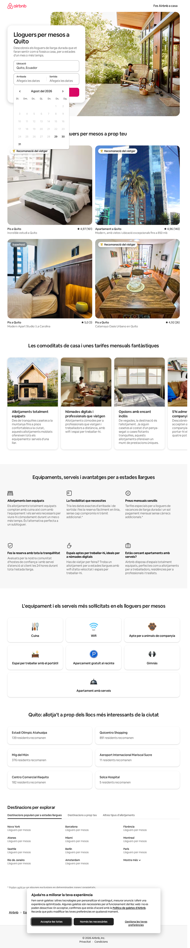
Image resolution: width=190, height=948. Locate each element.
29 (55, 136)
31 (19, 144)
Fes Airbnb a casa (165, 6)
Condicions (101, 941)
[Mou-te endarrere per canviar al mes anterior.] (20, 91)
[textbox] (30, 80)
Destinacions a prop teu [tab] (82, 815)
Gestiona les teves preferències (136, 923)
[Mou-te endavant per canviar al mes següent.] (63, 91)
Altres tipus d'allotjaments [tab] (119, 815)
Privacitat (85, 941)
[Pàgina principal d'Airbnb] (16, 6)
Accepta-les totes (51, 921)
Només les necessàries (93, 921)
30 (63, 136)
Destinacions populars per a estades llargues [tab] (34, 815)
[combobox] (46, 68)
